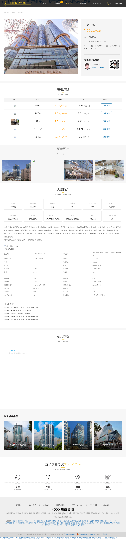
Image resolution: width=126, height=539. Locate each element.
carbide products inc (114, 521)
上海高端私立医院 (75, 521)
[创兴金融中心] (48, 435)
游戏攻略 (66, 521)
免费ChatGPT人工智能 (40, 523)
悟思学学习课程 (94, 521)
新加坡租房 (51, 523)
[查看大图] (34, 161)
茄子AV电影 (72, 538)
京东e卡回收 (41, 521)
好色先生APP (40, 538)
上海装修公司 (10, 523)
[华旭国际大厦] (78, 435)
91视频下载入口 (82, 538)
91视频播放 (31, 538)
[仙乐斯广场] (108, 435)
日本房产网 (29, 523)
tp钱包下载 (66, 525)
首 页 (44, 3)
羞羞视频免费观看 (110, 538)
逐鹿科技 (105, 534)
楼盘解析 (107, 505)
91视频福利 (49, 538)
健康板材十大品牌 (50, 525)
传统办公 (69, 3)
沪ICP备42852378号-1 (70, 534)
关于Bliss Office (77, 505)
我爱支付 (59, 521)
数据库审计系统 (51, 521)
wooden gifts (32, 521)
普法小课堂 (60, 523)
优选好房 (56, 3)
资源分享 (74, 525)
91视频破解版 (22, 538)
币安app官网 (103, 521)
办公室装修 (90, 523)
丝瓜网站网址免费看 (60, 538)
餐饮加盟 (67, 523)
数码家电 (85, 521)
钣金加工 (59, 525)
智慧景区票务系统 (109, 523)
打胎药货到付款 (23, 521)
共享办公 (83, 3)
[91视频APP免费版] (18, 435)
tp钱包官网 (81, 525)
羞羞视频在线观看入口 (96, 538)
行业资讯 (93, 505)
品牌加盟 (83, 523)
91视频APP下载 (11, 538)
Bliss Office (7, 13)
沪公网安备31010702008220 (87, 534)
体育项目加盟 (75, 523)
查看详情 (106, 105)
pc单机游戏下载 (20, 523)
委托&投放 (97, 3)
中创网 (15, 521)
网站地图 (3, 538)
